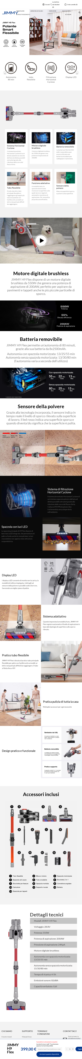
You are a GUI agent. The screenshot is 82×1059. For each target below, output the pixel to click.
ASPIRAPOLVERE (20, 11)
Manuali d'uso (27, 1037)
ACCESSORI (68, 14)
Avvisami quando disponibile (49, 1054)
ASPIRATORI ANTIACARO (36, 11)
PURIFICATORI (52, 11)
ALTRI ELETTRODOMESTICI (23, 14)
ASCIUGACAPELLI (66, 11)
